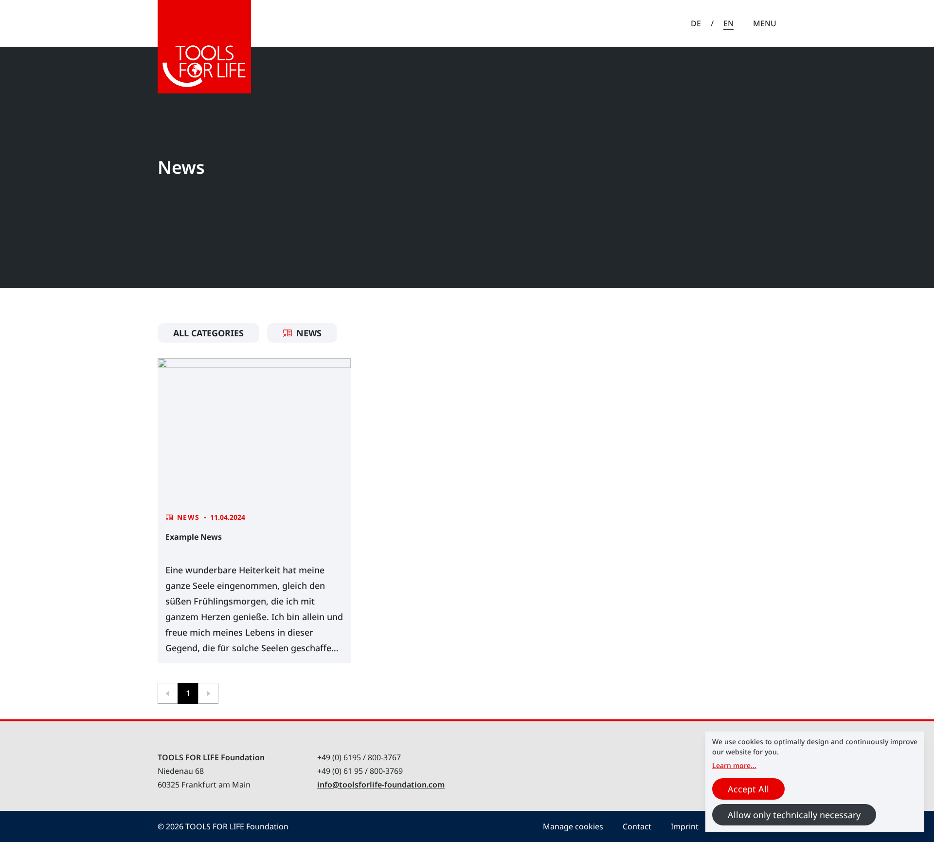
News (309, 333)
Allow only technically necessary (794, 815)
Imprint (685, 826)
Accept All (748, 789)
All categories (208, 333)
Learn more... (734, 765)
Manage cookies (573, 826)
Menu (764, 23)
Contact (637, 826)
